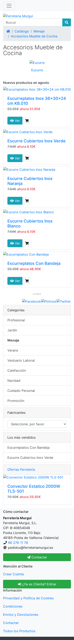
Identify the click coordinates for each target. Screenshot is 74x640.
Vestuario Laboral (21, 360)
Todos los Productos (19, 631)
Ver (17, 121)
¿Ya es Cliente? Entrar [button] (38, 584)
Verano (12, 350)
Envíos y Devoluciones (20, 614)
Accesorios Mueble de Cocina (34, 36)
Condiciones (12, 606)
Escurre (37, 70)
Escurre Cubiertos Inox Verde (36, 140)
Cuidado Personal (21, 391)
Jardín (12, 330)
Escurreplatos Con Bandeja (33, 263)
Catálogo (22, 31)
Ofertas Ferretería (21, 469)
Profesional (16, 320)
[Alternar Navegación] (9, 6)
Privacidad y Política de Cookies (28, 598)
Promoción (15, 401)
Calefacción (16, 370)
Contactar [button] (38, 557)
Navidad (13, 380)
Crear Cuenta (13, 574)
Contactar (11, 623)
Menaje (39, 31)
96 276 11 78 (18, 543)
